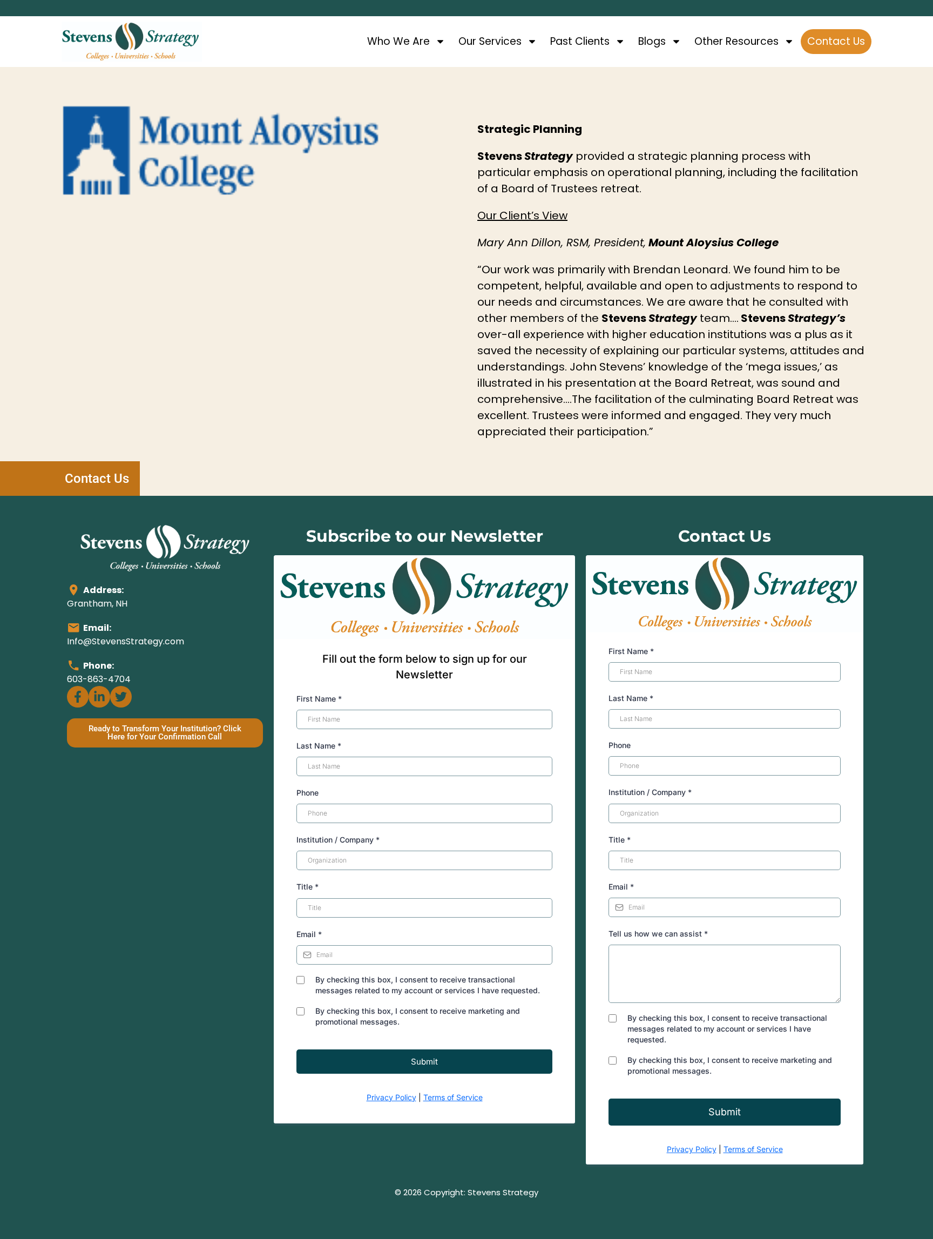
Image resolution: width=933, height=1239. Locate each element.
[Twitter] (121, 697)
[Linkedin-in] (99, 697)
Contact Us (836, 41)
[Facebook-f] (78, 697)
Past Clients (580, 41)
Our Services (490, 41)
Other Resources (736, 41)
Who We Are (398, 41)
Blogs (652, 41)
